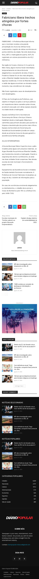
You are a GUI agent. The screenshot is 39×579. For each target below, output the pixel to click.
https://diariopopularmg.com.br (19, 250)
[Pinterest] (20, 35)
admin (8, 30)
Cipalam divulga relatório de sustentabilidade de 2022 (29, 220)
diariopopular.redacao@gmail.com (19, 545)
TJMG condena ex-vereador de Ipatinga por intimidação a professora (23, 286)
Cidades (8, 9)
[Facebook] (10, 35)
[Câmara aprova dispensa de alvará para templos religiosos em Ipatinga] (7, 277)
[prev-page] (3, 294)
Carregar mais (19, 386)
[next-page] (6, 294)
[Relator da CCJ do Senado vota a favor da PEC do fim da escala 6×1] (7, 347)
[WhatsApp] (24, 35)
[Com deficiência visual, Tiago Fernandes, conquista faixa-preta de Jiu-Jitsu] (7, 368)
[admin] (3, 30)
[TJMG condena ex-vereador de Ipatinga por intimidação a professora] (7, 287)
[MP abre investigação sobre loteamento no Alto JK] (7, 267)
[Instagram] (19, 559)
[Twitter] (15, 35)
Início (3, 9)
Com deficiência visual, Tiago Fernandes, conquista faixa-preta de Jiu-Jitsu (25, 367)
